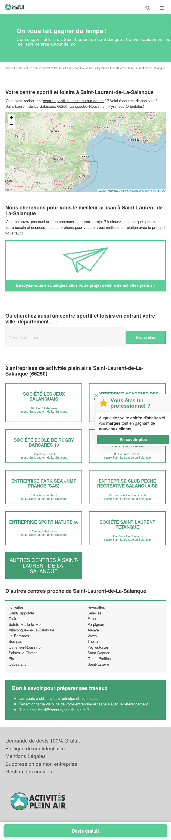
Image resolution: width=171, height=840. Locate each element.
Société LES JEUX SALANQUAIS (44, 396)
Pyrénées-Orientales (110, 68)
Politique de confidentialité (35, 748)
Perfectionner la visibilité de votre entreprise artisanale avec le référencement (83, 704)
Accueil (10, 68)
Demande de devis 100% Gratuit (42, 740)
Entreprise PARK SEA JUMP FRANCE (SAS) (43, 483)
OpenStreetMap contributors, (137, 190)
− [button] (11, 124)
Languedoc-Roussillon (79, 68)
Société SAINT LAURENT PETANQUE (127, 524)
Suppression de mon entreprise (41, 763)
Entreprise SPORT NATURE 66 (44, 522)
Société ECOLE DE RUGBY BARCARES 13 (44, 442)
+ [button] (11, 117)
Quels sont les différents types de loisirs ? (54, 709)
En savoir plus (133, 439)
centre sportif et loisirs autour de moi (73, 100)
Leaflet (102, 190)
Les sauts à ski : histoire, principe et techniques (58, 698)
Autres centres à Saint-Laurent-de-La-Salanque (44, 565)
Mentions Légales (25, 756)
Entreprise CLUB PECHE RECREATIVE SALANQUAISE (127, 483)
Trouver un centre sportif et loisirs (40, 68)
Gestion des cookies (28, 771)
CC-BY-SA (159, 190)
